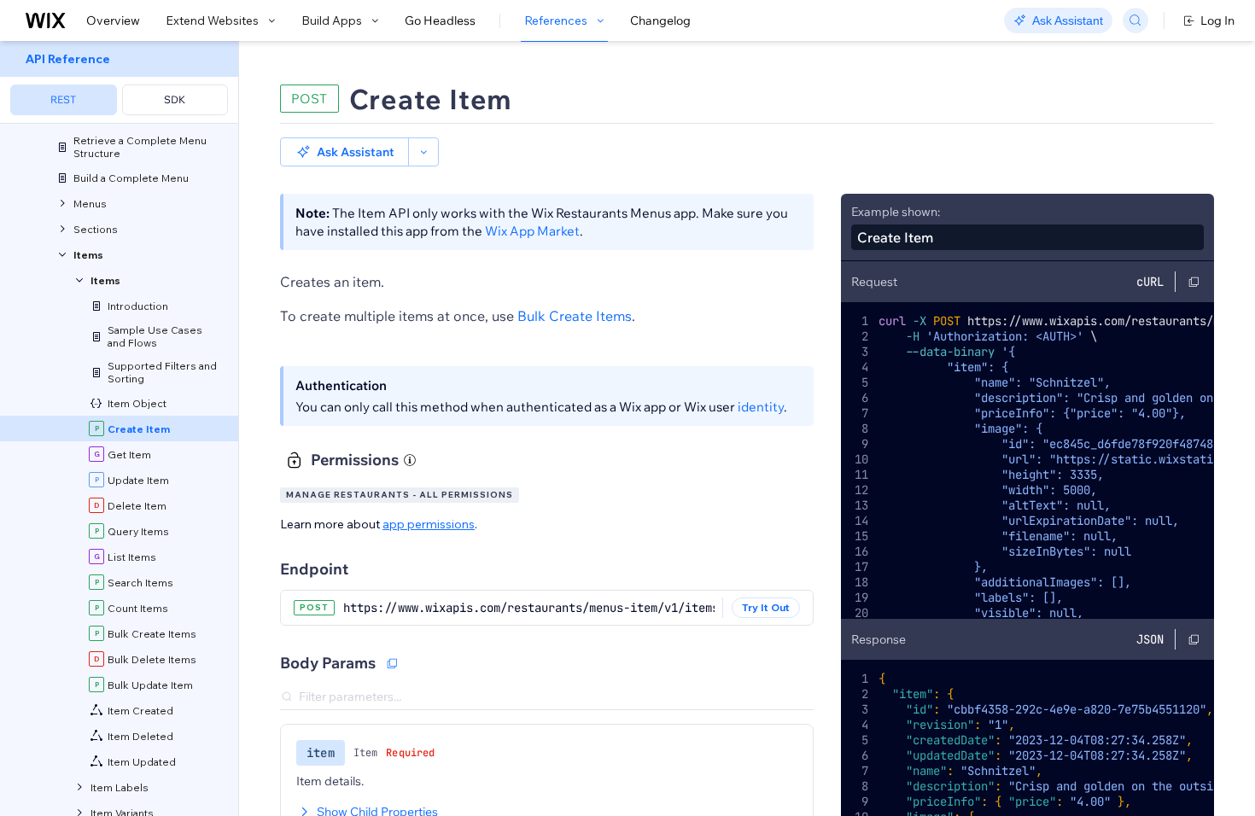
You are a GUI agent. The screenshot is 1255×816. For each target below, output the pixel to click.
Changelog (660, 20)
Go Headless (440, 20)
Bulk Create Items (574, 315)
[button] (344, 152)
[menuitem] (119, 82)
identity (761, 407)
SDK (174, 99)
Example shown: (895, 211)
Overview (113, 20)
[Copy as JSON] (391, 663)
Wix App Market (532, 231)
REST (63, 99)
